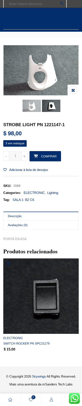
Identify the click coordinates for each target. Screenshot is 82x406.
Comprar (49, 156)
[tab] (41, 216)
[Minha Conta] (51, 400)
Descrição (15, 216)
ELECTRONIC (34, 193)
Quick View (8, 263)
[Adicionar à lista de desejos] (11, 327)
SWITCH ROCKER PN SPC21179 (26, 343)
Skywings (39, 376)
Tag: (6, 200)
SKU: (7, 186)
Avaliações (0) (18, 225)
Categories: (12, 193)
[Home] (10, 400)
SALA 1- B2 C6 (23, 200)
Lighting (52, 193)
